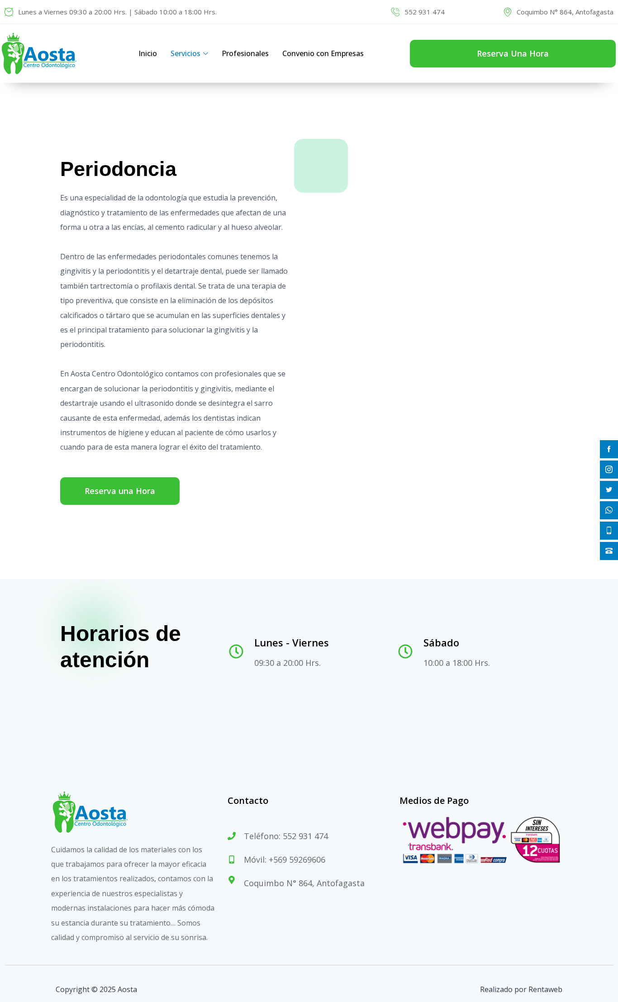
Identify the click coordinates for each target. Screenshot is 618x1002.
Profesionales (245, 53)
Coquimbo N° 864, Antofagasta (565, 11)
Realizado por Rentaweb (521, 989)
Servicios (185, 53)
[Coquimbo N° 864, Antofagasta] (507, 11)
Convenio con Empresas (323, 53)
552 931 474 (424, 11)
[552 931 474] (395, 11)
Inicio (147, 53)
